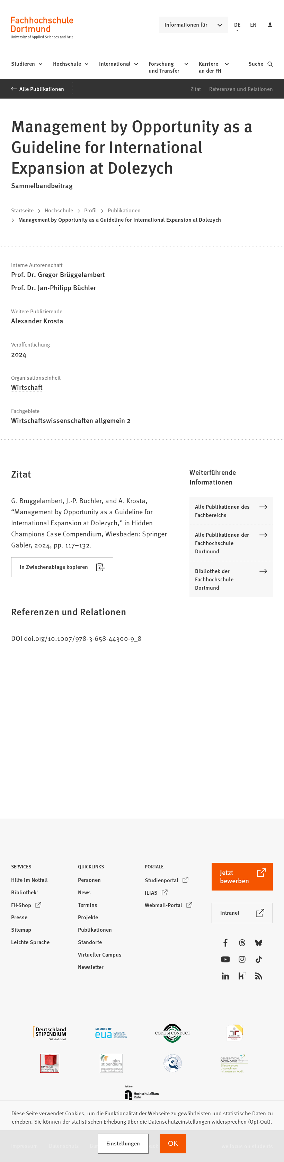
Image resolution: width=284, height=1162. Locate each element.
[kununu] (242, 976)
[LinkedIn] (225, 976)
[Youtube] (225, 959)
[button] (231, 477)
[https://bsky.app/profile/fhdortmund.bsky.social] (258, 942)
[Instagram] (242, 959)
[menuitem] (26, 64)
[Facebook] (225, 942)
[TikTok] (258, 959)
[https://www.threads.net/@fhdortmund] (242, 942)
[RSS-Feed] (258, 976)
